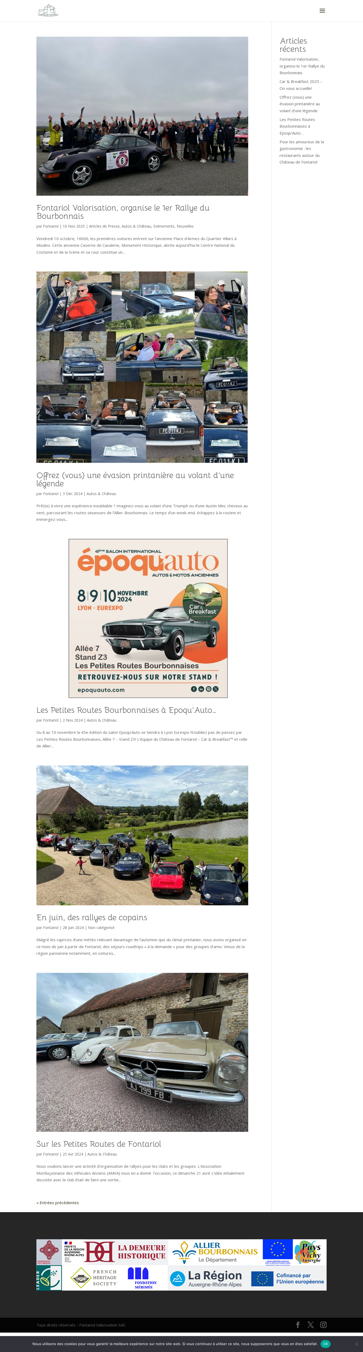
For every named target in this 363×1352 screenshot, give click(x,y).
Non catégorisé (101, 927)
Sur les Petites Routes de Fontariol (98, 1144)
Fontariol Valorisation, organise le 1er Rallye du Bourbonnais (123, 212)
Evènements (164, 226)
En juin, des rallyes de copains (91, 917)
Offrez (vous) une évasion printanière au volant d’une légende (135, 479)
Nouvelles (185, 226)
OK (325, 1344)
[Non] (356, 1344)
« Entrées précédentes (57, 1202)
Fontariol (50, 226)
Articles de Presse (104, 226)
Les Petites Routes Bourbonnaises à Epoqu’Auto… (126, 710)
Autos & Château (136, 226)
